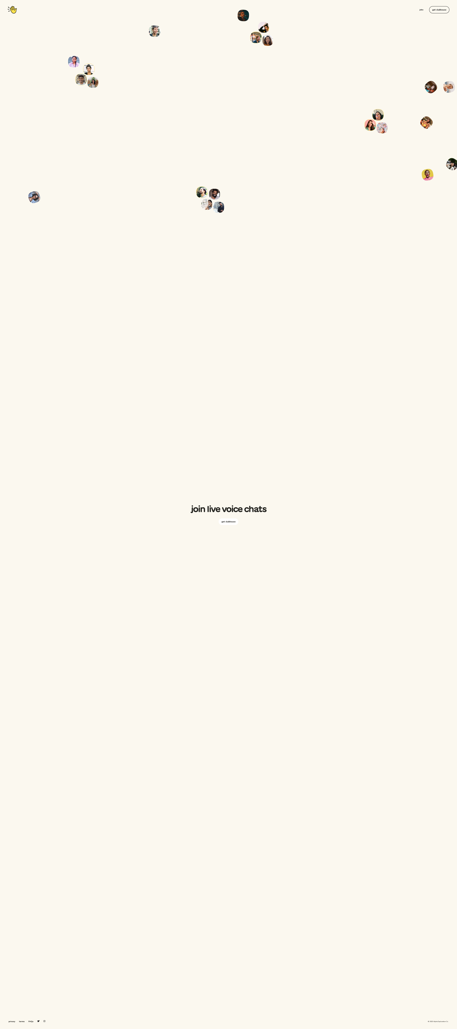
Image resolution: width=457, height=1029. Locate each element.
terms (22, 1021)
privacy (12, 1021)
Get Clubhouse (439, 9)
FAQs (30, 1021)
